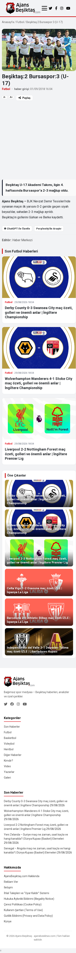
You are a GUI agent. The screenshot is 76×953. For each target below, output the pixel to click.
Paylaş (26, 97)
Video (7, 766)
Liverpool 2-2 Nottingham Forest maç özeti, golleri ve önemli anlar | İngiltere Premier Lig (36, 453)
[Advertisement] (38, 140)
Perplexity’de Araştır (49, 228)
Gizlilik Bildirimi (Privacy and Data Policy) (28, 915)
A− (4, 97)
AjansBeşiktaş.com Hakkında (21, 876)
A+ (11, 97)
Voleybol (9, 743)
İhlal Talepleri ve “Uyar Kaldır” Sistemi (26, 893)
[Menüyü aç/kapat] (44, 8)
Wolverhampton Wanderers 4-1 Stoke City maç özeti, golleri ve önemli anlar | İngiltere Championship (38, 383)
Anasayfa (8, 22)
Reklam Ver (11, 881)
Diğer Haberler (12, 755)
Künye (7, 921)
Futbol (20, 22)
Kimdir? (8, 760)
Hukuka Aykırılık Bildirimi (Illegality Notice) (29, 898)
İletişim (8, 887)
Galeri (7, 777)
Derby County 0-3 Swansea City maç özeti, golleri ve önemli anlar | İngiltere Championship (39, 312)
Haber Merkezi (22, 240)
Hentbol (8, 749)
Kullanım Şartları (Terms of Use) (23, 910)
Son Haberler (12, 726)
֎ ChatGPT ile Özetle (17, 228)
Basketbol (10, 738)
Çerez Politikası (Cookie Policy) (23, 904)
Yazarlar (9, 771)
